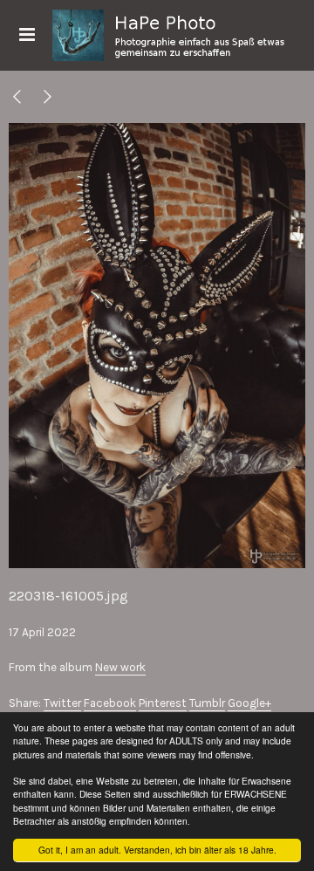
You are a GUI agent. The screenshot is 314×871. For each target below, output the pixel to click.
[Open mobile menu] (26, 35)
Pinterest (163, 703)
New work (120, 667)
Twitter (62, 703)
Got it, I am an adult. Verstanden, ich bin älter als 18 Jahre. (157, 849)
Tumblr (207, 703)
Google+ (249, 703)
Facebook (110, 703)
